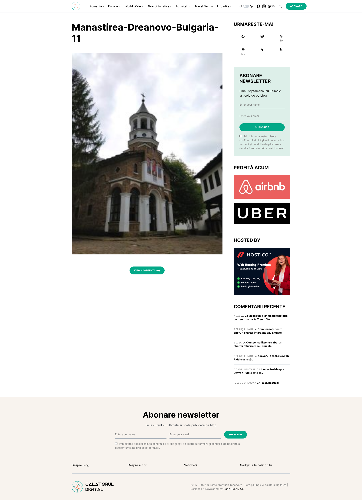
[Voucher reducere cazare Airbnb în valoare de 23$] (262, 186)
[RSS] (281, 51)
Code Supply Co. (233, 488)
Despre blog (80, 465)
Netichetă (191, 465)
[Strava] (262, 51)
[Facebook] (258, 6)
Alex (237, 315)
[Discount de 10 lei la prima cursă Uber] (262, 213)
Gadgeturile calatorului (256, 465)
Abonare (296, 6)
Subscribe (262, 127)
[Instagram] (264, 6)
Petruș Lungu (243, 329)
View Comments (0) (147, 270)
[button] (246, 6)
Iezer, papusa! (270, 382)
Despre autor (137, 465)
